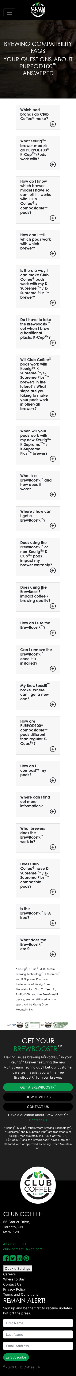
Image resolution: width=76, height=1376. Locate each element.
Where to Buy (14, 1279)
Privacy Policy (14, 1289)
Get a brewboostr (38, 1087)
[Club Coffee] (38, 9)
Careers (9, 1274)
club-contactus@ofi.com (22, 1249)
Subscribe (17, 1357)
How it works (38, 1097)
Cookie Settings (17, 1268)
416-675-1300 (14, 1244)
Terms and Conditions (20, 1294)
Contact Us (38, 1107)
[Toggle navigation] (9, 12)
